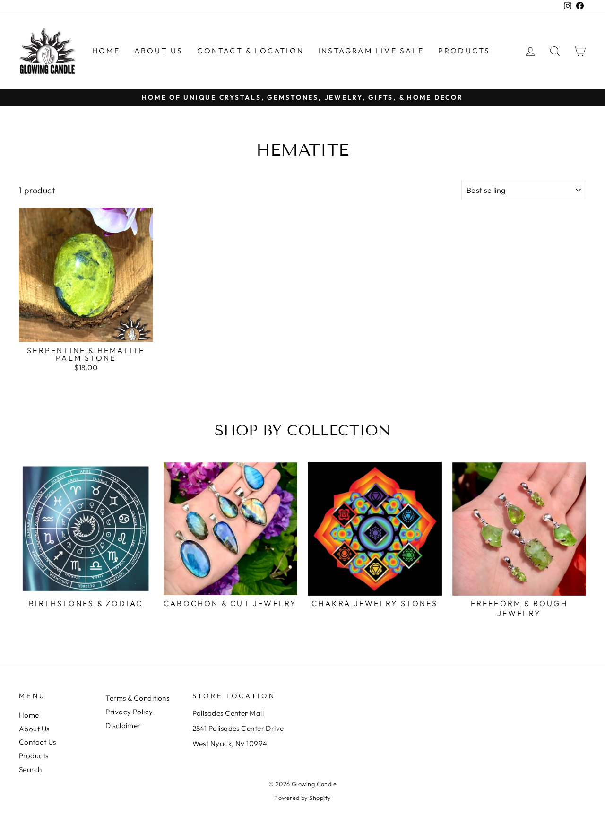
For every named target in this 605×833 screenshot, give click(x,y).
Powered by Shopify (302, 797)
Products (464, 50)
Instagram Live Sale (371, 50)
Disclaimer (123, 725)
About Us (158, 50)
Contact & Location (250, 50)
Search (30, 769)
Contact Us (37, 742)
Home (106, 50)
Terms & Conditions (137, 698)
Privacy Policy (129, 711)
